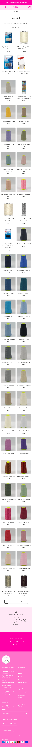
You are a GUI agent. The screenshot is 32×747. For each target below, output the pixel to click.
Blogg (19, 670)
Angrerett (20, 689)
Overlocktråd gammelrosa (24, 545)
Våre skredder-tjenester (22, 696)
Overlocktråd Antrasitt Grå (24, 243)
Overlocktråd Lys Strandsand (8, 97)
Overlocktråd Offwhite (8, 431)
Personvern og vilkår (23, 692)
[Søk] (6, 7)
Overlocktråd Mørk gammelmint (8, 170)
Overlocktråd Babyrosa (24, 568)
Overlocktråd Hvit (24, 431)
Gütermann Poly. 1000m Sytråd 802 (8, 220)
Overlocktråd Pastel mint (23, 499)
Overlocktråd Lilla (24, 453)
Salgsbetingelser (22, 682)
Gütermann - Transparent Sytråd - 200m (23, 72)
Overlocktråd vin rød (23, 522)
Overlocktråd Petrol (23, 293)
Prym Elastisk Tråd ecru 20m (8, 48)
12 (21, 601)
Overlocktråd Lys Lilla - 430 (8, 145)
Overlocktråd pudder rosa (8, 568)
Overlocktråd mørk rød (8, 545)
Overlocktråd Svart (24, 339)
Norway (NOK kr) (7, 730)
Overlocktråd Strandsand (8, 408)
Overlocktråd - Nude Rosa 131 (24, 170)
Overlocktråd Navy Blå (8, 270)
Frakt (19, 685)
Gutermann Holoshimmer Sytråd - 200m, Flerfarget (24, 97)
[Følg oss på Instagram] (7, 723)
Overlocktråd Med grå (8, 362)
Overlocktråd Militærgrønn (8, 499)
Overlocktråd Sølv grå (24, 362)
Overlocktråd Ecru (24, 408)
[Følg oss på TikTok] (15, 723)
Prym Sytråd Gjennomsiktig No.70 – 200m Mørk (8, 245)
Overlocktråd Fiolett (8, 453)
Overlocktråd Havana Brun (8, 476)
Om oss (20, 673)
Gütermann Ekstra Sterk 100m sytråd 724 (8, 592)
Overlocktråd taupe (24, 121)
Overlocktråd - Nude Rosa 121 (8, 195)
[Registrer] (26, 713)
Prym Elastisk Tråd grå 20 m (8, 72)
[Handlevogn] (29, 7)
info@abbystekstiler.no (8, 682)
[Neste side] (26, 602)
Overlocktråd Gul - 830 (8, 121)
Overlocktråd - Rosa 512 (23, 194)
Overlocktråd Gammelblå (8, 339)
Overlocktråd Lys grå (8, 385)
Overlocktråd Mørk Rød (23, 476)
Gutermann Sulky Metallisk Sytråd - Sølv (23, 220)
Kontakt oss (21, 676)
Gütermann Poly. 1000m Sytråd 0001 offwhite (23, 48)
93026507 (7, 678)
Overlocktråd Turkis (8, 316)
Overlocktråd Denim (8, 293)
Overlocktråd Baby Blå (24, 316)
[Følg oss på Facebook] (4, 723)
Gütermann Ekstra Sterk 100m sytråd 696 (23, 592)
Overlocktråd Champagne (24, 385)
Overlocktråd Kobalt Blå (23, 270)
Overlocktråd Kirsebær (8, 522)
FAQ (19, 679)
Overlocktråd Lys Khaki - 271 (23, 145)
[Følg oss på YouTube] (11, 723)
